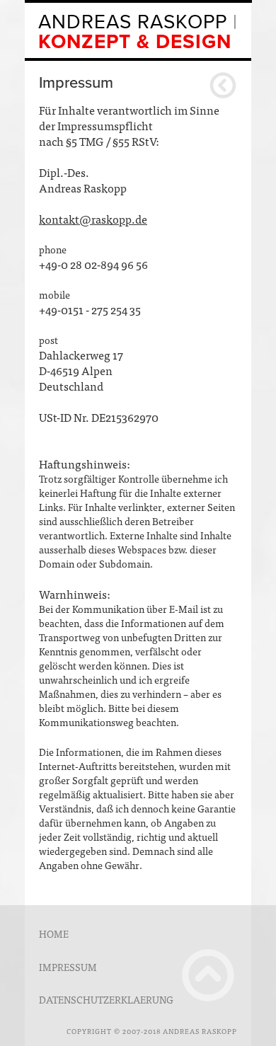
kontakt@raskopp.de (93, 219)
